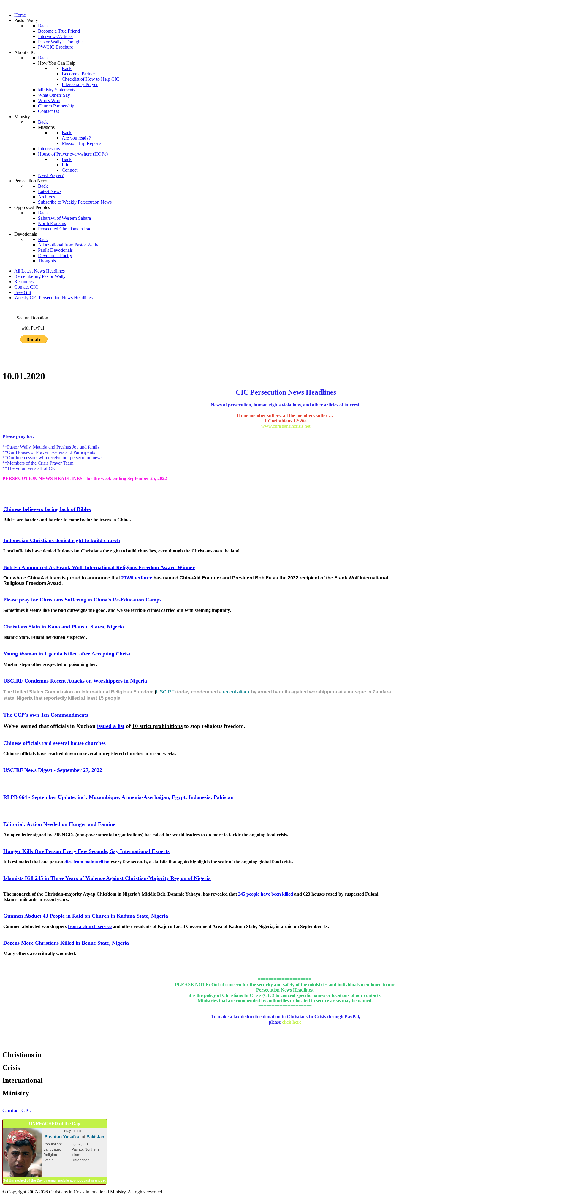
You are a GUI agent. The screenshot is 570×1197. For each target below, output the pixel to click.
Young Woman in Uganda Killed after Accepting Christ (66, 654)
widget (100, 1180)
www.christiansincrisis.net (285, 426)
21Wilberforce (136, 577)
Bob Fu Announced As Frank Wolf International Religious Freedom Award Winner (99, 567)
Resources (24, 281)
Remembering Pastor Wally (40, 276)
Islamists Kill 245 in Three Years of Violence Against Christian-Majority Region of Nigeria (107, 878)
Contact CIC (26, 286)
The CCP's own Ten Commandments (45, 715)
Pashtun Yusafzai (62, 1136)
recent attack (236, 691)
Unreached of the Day (26, 1180)
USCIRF (165, 691)
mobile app (67, 1180)
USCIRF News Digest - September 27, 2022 (52, 770)
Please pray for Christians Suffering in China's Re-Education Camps (82, 600)
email (52, 1180)
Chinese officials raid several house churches (54, 743)
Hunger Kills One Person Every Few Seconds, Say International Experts (86, 851)
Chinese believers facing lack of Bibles (47, 509)
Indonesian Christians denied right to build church (61, 540)
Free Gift (22, 292)
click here (291, 1022)
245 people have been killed (265, 894)
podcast (83, 1180)
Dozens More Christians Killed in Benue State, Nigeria (66, 943)
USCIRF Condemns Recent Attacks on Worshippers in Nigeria (75, 681)
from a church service (90, 926)
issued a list (110, 726)
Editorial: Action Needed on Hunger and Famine (59, 824)
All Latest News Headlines (39, 270)
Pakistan (95, 1136)
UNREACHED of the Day (54, 1123)
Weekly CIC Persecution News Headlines (53, 297)
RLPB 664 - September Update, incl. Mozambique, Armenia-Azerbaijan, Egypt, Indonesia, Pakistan (118, 797)
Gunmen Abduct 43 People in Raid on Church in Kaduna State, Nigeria (85, 916)
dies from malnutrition (87, 861)
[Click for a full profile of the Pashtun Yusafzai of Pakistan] (22, 1176)
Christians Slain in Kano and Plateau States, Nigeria (63, 627)
